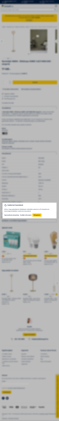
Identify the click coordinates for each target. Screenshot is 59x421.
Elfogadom (37, 215)
